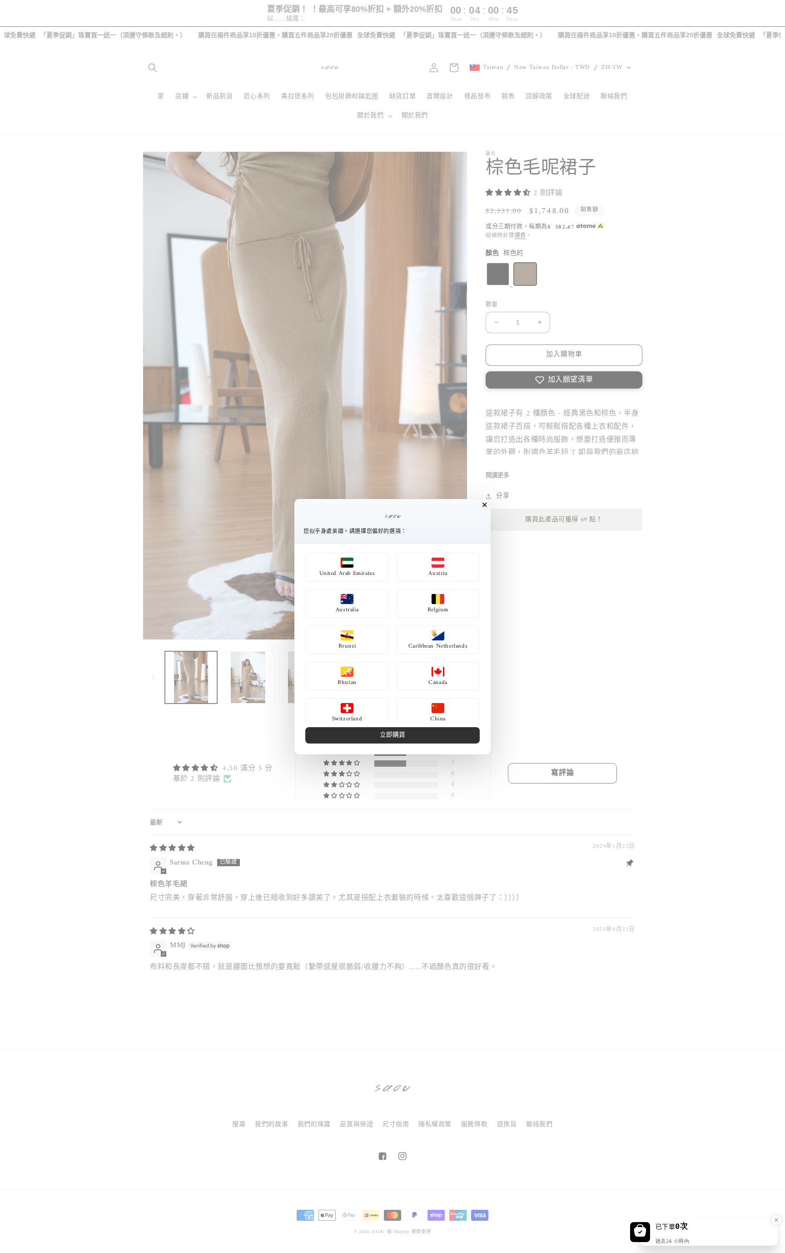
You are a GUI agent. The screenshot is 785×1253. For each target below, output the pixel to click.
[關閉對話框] (484, 505)
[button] (347, 567)
